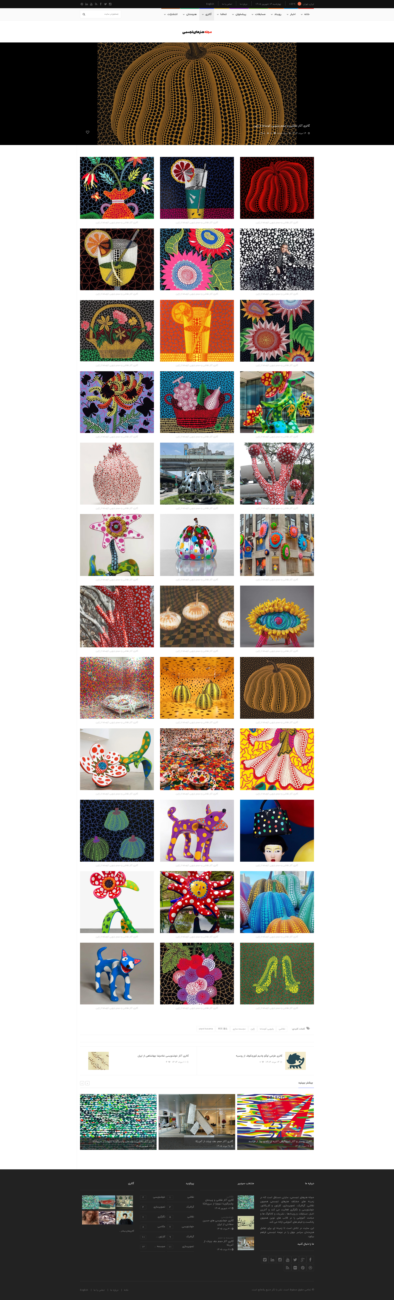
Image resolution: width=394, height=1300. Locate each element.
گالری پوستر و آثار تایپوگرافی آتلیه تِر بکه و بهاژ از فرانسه (201, 1141)
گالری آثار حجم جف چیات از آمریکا (136, 1141)
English (210, 3)
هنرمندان (191, 14)
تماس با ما (227, 4)
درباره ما (243, 4)
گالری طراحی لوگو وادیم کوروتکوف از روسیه (259, 1056)
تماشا (223, 14)
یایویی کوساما (267, 1028)
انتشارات (172, 14)
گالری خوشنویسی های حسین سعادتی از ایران (218, 1222)
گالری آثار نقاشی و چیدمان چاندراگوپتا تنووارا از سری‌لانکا (218, 1201)
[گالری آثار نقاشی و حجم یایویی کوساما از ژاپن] (277, 188)
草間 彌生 (223, 1028)
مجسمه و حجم (226, 1237)
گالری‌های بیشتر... (126, 1231)
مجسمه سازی (239, 1028)
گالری (208, 14)
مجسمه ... (153, 1247)
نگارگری (153, 1217)
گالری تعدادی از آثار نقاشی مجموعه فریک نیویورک (284, 1141)
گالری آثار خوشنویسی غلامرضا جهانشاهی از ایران (163, 1056)
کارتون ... (153, 1237)
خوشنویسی (227, 1217)
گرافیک (181, 1207)
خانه (307, 14)
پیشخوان (241, 14)
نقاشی (282, 1028)
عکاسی (153, 1227)
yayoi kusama (206, 1028)
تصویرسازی (153, 1207)
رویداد (277, 14)
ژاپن (253, 1028)
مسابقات (260, 14)
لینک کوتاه (282, 133)
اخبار (293, 14)
